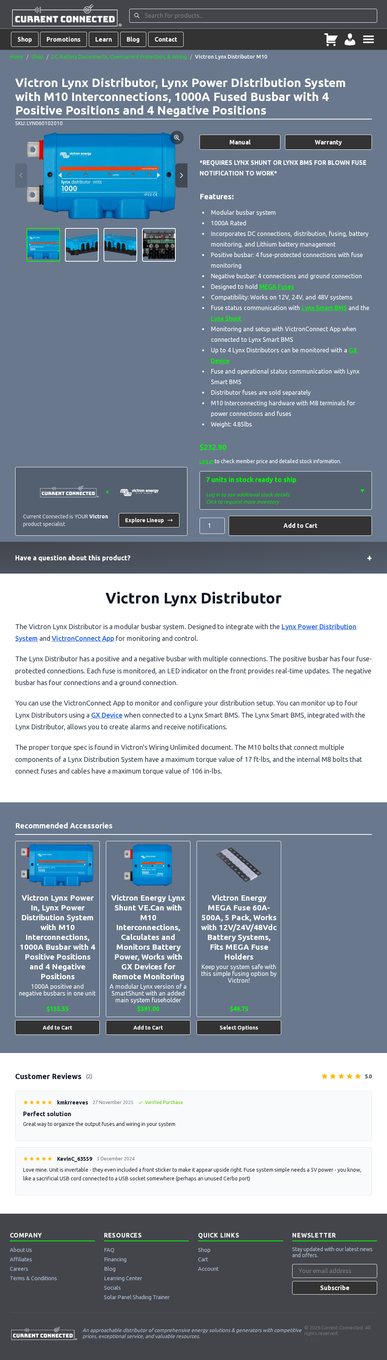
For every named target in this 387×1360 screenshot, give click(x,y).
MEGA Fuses (276, 286)
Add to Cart (300, 525)
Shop (24, 39)
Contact (166, 39)
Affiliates (21, 1259)
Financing (115, 1259)
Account (208, 1269)
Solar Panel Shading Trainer (137, 1297)
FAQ (109, 1250)
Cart (203, 1259)
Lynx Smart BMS (324, 307)
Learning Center (123, 1278)
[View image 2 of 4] (82, 245)
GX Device (106, 715)
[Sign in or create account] (350, 39)
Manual (240, 142)
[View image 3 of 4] (120, 245)
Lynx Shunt (226, 318)
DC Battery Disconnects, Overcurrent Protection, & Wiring (119, 57)
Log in (207, 461)
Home (16, 57)
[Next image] (181, 175)
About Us (21, 1250)
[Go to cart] (331, 39)
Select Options (239, 1028)
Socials (112, 1288)
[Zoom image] (177, 137)
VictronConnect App (83, 638)
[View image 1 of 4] (43, 245)
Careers (19, 1269)
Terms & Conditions (33, 1278)
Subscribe (335, 1287)
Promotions (63, 39)
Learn (103, 39)
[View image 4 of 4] (159, 245)
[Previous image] (21, 175)
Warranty (328, 142)
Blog (133, 39)
